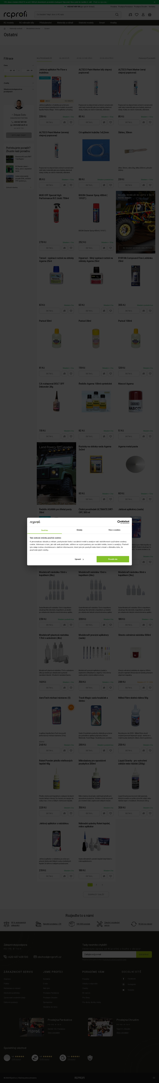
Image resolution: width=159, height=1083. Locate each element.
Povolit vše (112, 559)
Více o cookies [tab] (114, 530)
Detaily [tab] (79, 530)
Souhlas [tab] (44, 530)
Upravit (78, 559)
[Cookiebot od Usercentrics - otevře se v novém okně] (119, 522)
